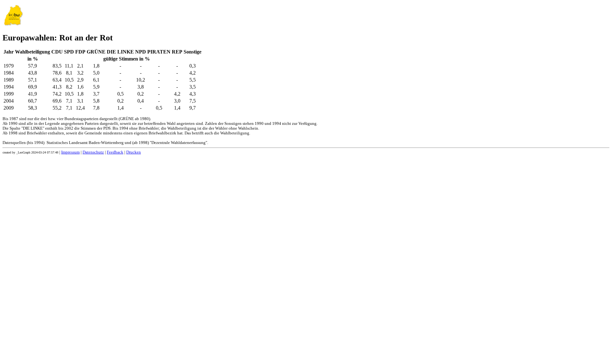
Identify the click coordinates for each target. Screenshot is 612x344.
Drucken (133, 152)
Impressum (70, 152)
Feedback (115, 152)
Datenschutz (93, 152)
